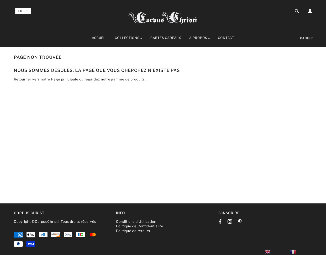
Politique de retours (133, 231)
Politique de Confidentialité (139, 226)
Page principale (64, 79)
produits (138, 79)
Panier (306, 38)
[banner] (163, 17)
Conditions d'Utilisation (136, 221)
